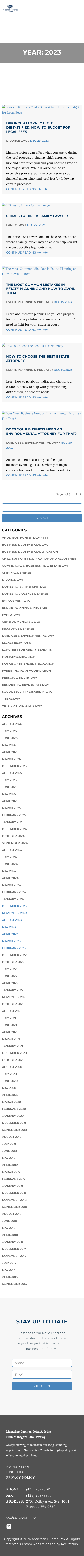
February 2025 (14, 815)
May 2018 (8, 1228)
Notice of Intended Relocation (28, 663)
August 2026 (12, 724)
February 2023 (14, 948)
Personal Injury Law (19, 677)
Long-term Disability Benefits (27, 649)
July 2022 (9, 969)
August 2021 (11, 1011)
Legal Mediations (16, 642)
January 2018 (12, 1242)
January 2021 (12, 1046)
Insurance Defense (18, 628)
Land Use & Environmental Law (32, 442)
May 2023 (9, 927)
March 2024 (11, 885)
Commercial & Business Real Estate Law (35, 566)
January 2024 (13, 899)
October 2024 (13, 836)
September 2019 (14, 1130)
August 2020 (12, 1067)
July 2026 (9, 731)
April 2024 (10, 878)
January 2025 (12, 822)
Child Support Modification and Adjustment (40, 559)
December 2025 (14, 766)
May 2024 (9, 871)
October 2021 (13, 1004)
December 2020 (14, 1053)
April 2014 (10, 1277)
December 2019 (14, 1123)
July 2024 (9, 857)
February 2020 (14, 1109)
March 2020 (11, 1102)
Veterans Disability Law (22, 705)
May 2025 (9, 794)
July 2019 (9, 1144)
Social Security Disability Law (27, 691)
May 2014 (9, 1270)
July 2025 (9, 780)
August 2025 (12, 773)
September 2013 (14, 1284)
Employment (18, 1467)
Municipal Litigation (18, 656)
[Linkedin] (18, 1526)
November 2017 (14, 1256)
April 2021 (10, 1032)
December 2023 (14, 906)
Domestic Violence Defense (25, 593)
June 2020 (10, 1081)
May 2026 (9, 745)
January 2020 (13, 1116)
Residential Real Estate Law (25, 684)
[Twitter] (11, 1526)
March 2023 (11, 941)
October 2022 (13, 962)
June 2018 (9, 1221)
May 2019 (8, 1158)
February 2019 (13, 1179)
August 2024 (12, 850)
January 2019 (12, 1186)
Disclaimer (17, 1472)
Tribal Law (11, 698)
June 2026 (10, 738)
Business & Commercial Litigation (30, 552)
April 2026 (10, 752)
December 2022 (14, 955)
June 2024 (10, 864)
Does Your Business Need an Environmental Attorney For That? (41, 431)
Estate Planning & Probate (28, 302)
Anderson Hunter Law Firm (25, 538)
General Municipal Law (21, 621)
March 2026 (11, 759)
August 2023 (12, 920)
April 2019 (10, 1165)
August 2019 (11, 1137)
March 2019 (11, 1172)
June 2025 (9, 787)
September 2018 (14, 1207)
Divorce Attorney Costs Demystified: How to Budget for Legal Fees (38, 127)
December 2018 (14, 1193)
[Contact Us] (24, 1526)
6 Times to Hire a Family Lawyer (37, 216)
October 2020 (13, 1060)
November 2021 (14, 997)
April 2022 (10, 983)
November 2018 (14, 1200)
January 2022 (12, 990)
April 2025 (10, 801)
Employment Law (16, 600)
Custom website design (38, 1544)
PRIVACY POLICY (20, 1477)
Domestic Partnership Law (24, 586)
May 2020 (9, 1088)
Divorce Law (16, 140)
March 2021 (11, 1039)
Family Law (15, 225)
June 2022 (9, 976)
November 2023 (14, 913)
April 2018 (10, 1235)
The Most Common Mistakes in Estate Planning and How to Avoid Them (40, 289)
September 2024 (15, 843)
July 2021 (9, 1018)
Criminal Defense (16, 572)
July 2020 (9, 1074)
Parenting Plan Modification (26, 670)
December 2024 (14, 829)
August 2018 (11, 1214)
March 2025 (11, 808)
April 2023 (10, 934)
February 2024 (14, 892)
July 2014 (9, 1263)
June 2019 (9, 1151)
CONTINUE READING (21, 189)
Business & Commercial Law (25, 545)
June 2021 (9, 1025)
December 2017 (14, 1249)
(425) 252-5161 (38, 1489)
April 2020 (10, 1095)
